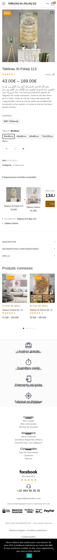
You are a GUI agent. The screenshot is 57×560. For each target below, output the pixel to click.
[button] (52, 3)
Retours (28, 458)
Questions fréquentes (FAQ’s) (28, 439)
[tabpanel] (14, 298)
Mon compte (28, 421)
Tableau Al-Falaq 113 (13, 206)
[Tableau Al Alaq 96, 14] (14, 288)
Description (9, 242)
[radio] (11, 121)
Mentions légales (17, 530)
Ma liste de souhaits (28, 427)
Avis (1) (6, 256)
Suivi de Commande (28, 452)
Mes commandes (29, 424)
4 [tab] (33, 328)
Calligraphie (18, 165)
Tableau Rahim (33, 207)
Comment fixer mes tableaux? (28, 443)
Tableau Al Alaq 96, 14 (12, 310)
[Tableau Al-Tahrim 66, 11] (42, 288)
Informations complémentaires (20, 249)
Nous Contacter (28, 436)
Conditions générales (36, 530)
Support (7, 116)
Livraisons (28, 455)
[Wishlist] (51, 12)
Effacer (5, 141)
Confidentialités (28, 537)
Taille (5, 131)
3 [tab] (30, 328)
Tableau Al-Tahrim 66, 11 (41, 310)
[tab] (28, 241)
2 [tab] (26, 328)
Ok (29, 555)
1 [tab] (23, 328)
